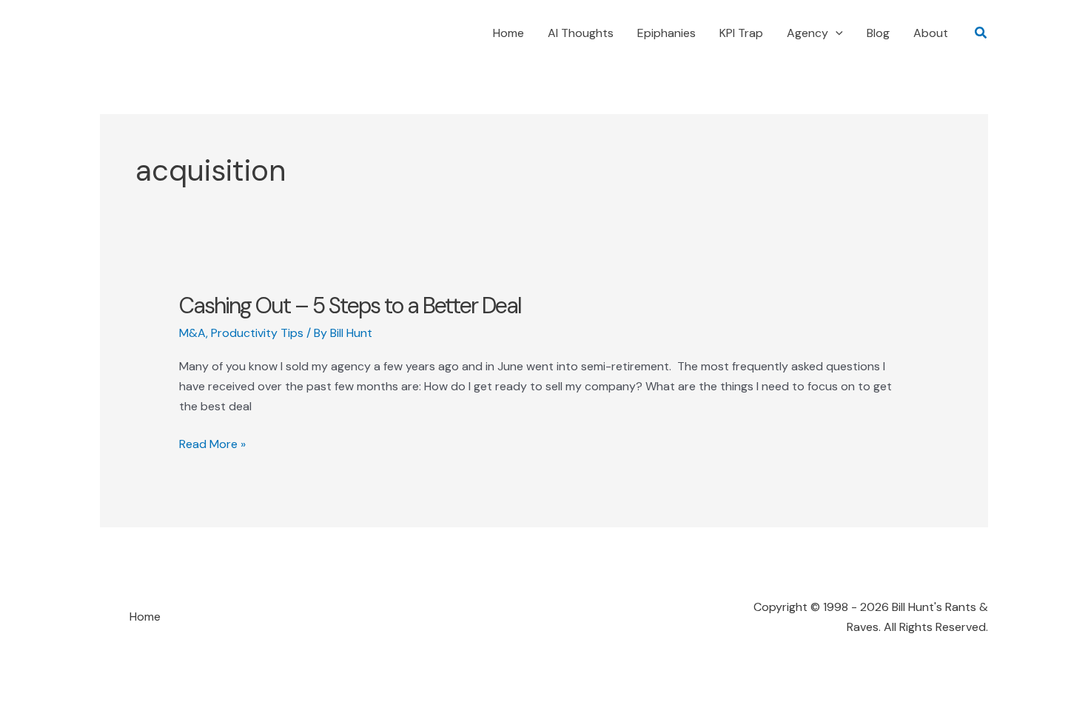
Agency (807, 33)
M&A (192, 333)
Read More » (212, 444)
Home (508, 33)
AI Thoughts (581, 33)
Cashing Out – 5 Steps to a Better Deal (350, 305)
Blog (878, 33)
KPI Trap (741, 33)
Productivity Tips (257, 333)
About (930, 33)
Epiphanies (666, 33)
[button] (835, 33)
